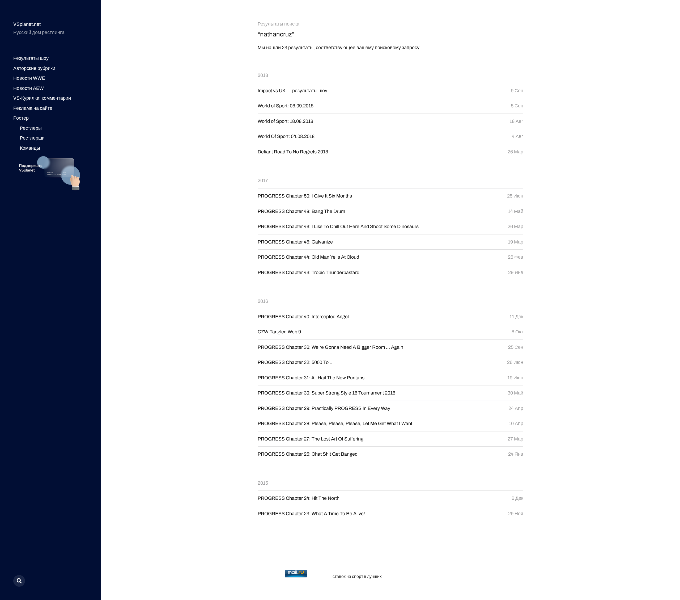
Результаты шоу (31, 58)
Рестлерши (32, 138)
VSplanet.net (27, 24)
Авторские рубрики (34, 68)
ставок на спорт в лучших (357, 576)
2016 (263, 301)
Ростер (21, 118)
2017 (263, 180)
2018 (263, 75)
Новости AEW (28, 88)
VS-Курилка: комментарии (42, 98)
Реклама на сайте (32, 108)
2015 (263, 483)
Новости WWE (29, 78)
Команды (30, 148)
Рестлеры (31, 128)
